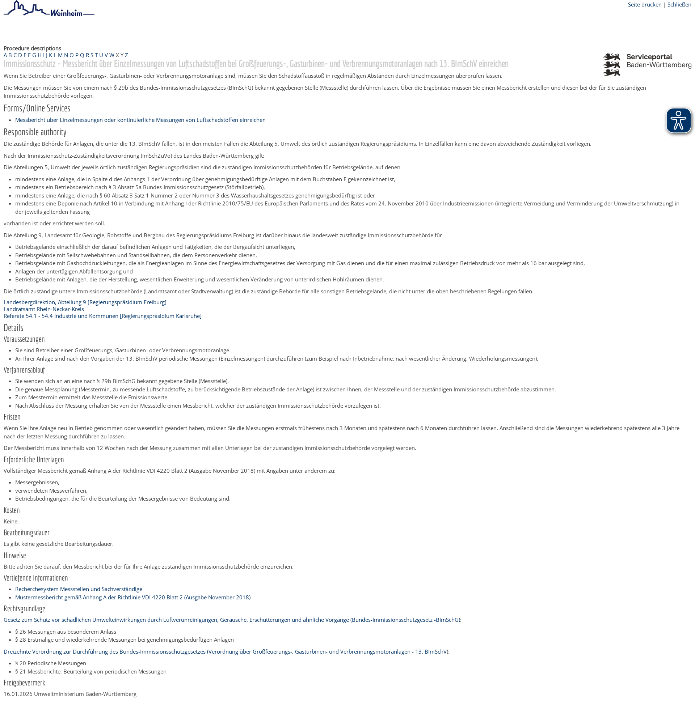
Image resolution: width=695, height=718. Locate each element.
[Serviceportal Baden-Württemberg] (647, 73)
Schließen (679, 4)
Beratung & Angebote (98, 30)
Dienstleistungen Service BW (165, 30)
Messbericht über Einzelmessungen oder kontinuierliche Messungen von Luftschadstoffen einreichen (140, 119)
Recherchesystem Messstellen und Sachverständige (78, 588)
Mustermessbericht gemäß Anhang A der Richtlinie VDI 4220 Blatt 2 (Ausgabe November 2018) (132, 597)
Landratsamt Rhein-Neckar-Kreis (44, 309)
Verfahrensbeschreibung (236, 30)
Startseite (15, 30)
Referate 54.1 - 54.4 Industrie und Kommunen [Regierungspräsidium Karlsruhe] (103, 315)
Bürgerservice (49, 30)
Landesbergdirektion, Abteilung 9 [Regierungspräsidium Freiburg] (85, 302)
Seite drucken (645, 4)
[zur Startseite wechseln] (49, 14)
